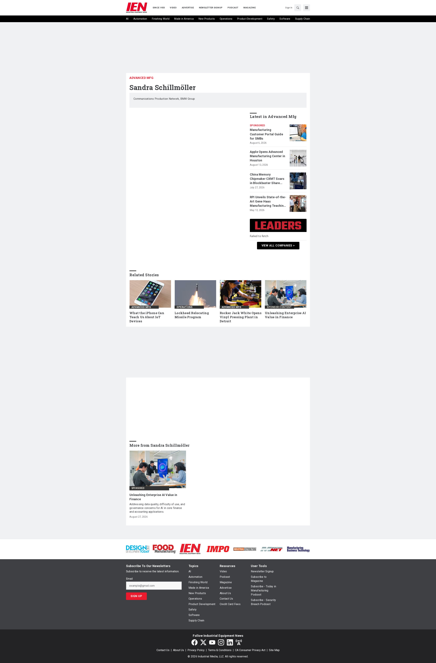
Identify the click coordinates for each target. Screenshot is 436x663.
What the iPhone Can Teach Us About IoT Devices (146, 317)
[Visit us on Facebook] (194, 642)
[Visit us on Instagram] (221, 642)
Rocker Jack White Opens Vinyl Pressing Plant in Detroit (240, 317)
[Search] (297, 7)
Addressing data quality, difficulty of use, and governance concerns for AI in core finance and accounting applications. (157, 508)
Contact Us (163, 650)
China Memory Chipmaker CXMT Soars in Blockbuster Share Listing (267, 179)
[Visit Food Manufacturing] (164, 548)
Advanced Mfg (141, 78)
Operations (184, 307)
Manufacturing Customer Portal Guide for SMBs (266, 134)
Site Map (274, 650)
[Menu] (306, 7)
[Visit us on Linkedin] (230, 642)
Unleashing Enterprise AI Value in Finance (285, 315)
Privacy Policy (196, 650)
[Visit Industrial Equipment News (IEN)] (190, 548)
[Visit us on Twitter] (203, 642)
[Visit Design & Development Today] (137, 548)
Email (129, 578)
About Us (178, 650)
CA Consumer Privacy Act (250, 650)
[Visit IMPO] (218, 548)
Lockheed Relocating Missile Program (192, 315)
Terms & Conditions (219, 650)
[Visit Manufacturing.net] (271, 549)
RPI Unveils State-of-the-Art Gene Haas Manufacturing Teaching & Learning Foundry (268, 201)
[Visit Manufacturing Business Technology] (298, 548)
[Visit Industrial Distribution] (244, 549)
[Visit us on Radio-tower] (239, 642)
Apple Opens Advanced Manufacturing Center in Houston (267, 156)
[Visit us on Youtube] (212, 642)
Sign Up (136, 596)
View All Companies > (278, 245)
